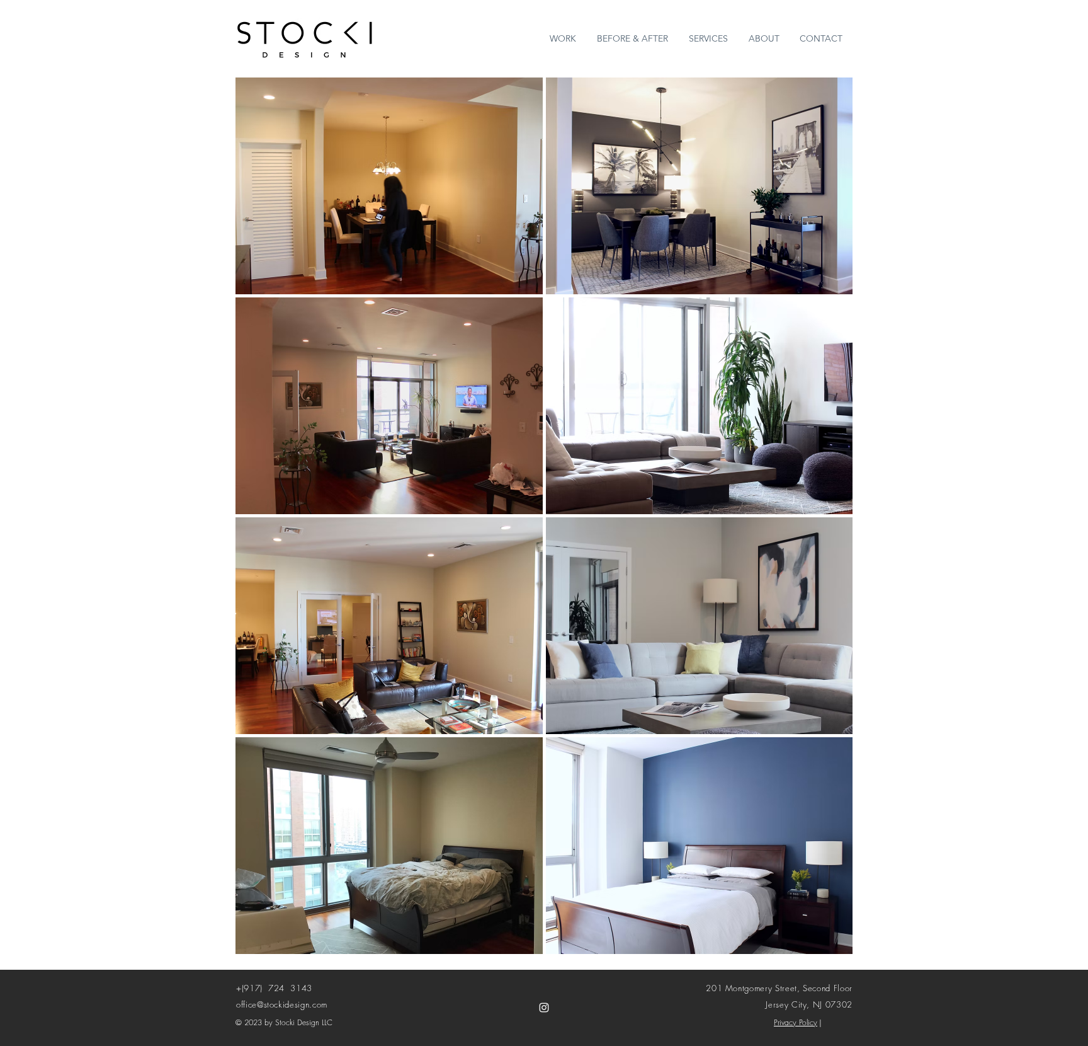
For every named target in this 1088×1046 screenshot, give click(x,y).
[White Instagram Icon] (544, 1007)
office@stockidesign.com (281, 1004)
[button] (389, 186)
